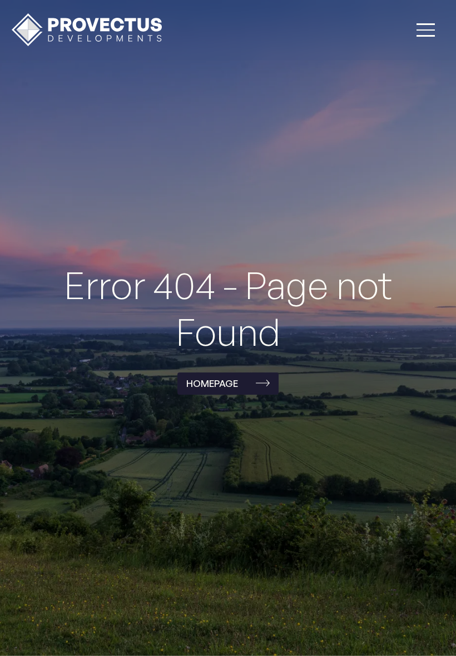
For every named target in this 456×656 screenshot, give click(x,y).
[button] (426, 30)
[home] (87, 29)
